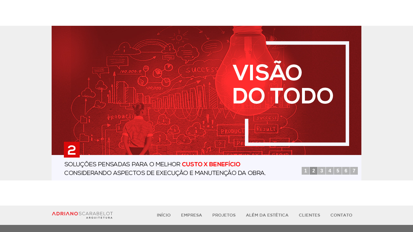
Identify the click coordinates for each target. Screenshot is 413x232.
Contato (341, 215)
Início (164, 215)
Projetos (224, 215)
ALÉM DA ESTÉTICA (267, 215)
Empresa (191, 215)
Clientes (309, 215)
